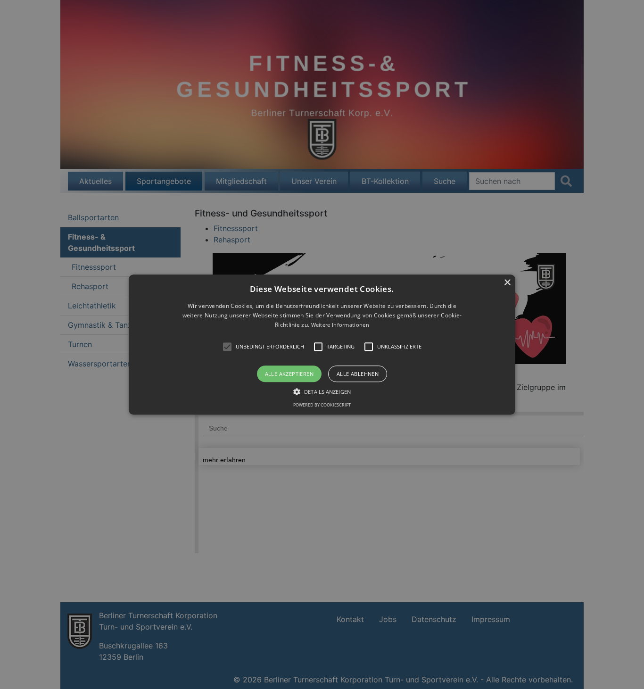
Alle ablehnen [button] (358, 373)
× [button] (507, 282)
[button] (322, 344)
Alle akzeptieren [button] (289, 373)
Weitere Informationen (340, 325)
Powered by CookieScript (322, 405)
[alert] (322, 344)
